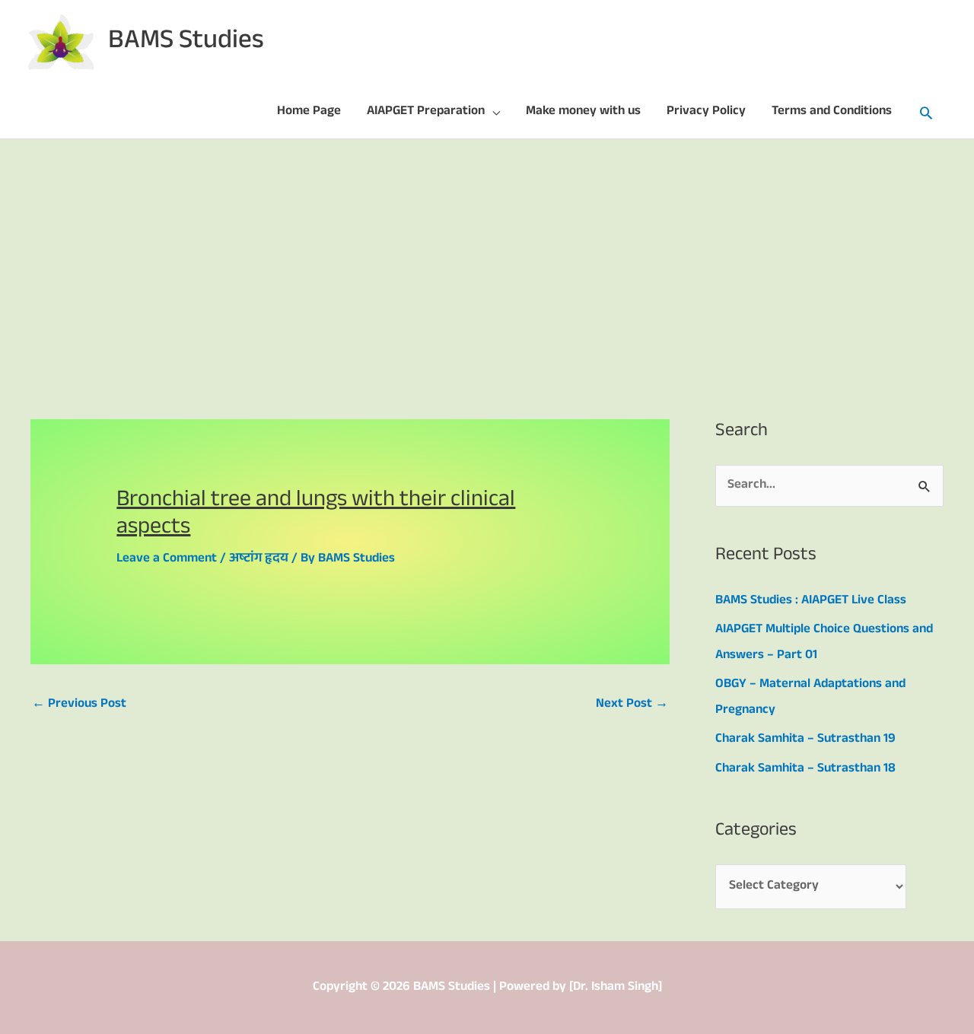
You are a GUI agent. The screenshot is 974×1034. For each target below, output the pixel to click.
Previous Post (79, 705)
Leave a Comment (166, 560)
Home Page (309, 112)
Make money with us (583, 112)
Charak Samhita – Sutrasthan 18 (805, 770)
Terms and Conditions (832, 112)
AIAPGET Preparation (426, 112)
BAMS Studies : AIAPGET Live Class (810, 601)
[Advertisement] (487, 253)
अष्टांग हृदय (258, 560)
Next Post (632, 705)
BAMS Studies (186, 43)
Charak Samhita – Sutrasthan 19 (805, 740)
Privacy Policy (706, 112)
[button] (926, 112)
